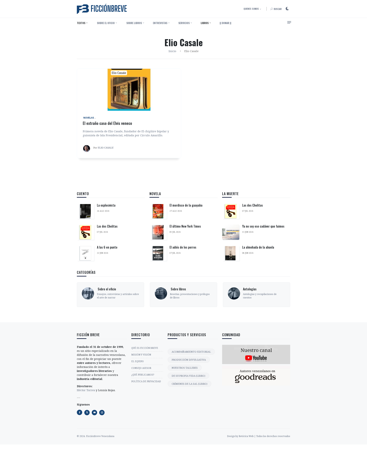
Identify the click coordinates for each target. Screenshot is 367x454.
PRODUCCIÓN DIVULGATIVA (189, 359)
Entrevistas (160, 23)
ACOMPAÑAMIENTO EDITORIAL (191, 351)
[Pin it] (94, 412)
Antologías (250, 289)
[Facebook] (79, 412)
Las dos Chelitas (107, 226)
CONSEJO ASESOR (141, 368)
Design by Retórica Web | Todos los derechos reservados (258, 436)
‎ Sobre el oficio (105, 23)
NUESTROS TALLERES (185, 367)
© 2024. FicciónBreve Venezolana (95, 436)
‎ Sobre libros (134, 23)
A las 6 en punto (107, 247)
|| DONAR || (225, 23)
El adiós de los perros (183, 247)
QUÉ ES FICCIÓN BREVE (144, 348)
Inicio (172, 51)
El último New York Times (185, 226)
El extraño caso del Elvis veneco (107, 123)
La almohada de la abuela (258, 247)
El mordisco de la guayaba (186, 205)
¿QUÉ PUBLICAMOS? (142, 374)
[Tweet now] (87, 412)
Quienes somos (251, 8)
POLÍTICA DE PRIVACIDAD (146, 381)
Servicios (184, 23)
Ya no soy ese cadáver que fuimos (263, 226)
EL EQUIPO (137, 361)
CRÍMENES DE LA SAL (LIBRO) (189, 383)
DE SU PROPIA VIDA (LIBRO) (188, 375)
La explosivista (106, 205)
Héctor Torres (86, 390)
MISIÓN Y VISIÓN (141, 354)
